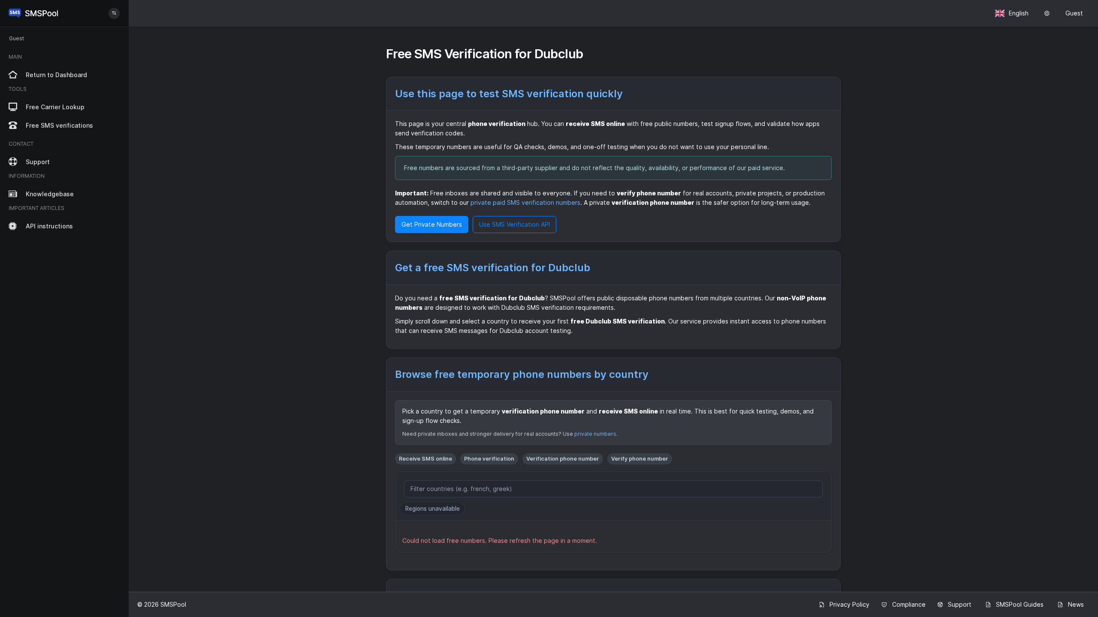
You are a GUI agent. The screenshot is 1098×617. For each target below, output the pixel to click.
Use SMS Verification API (514, 224)
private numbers (595, 434)
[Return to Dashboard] (33, 13)
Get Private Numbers (431, 224)
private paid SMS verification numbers (525, 202)
